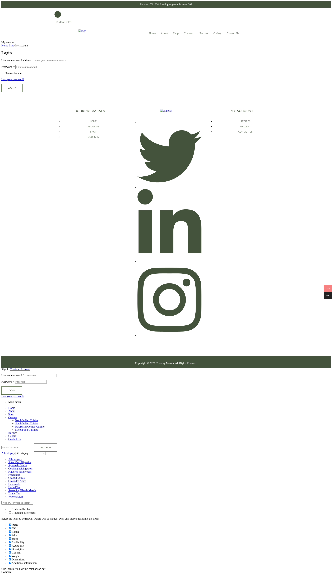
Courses (188, 33)
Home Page (7, 45)
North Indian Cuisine (26, 420)
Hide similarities (21, 509)
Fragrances (14, 474)
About (164, 33)
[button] (189, 33)
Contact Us (233, 33)
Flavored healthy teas (19, 471)
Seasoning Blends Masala (22, 490)
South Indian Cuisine (26, 423)
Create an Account (20, 369)
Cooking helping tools (20, 468)
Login (12, 390)
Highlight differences (23, 512)
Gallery (217, 33)
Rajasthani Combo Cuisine (29, 426)
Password (8, 66)
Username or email (12, 375)
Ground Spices (16, 477)
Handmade (14, 484)
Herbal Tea (14, 487)
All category (15, 459)
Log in (12, 87)
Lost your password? (12, 79)
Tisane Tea (14, 493)
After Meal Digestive (19, 462)
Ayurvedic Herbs (17, 465)
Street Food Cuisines (26, 429)
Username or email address (17, 60)
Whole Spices (15, 496)
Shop (176, 33)
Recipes (204, 33)
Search (45, 447)
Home (152, 33)
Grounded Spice (17, 481)
